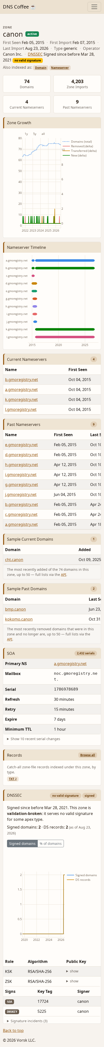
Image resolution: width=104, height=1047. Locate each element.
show (74, 971)
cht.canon (14, 559)
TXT (13, 779)
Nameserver (60, 68)
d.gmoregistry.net (21, 454)
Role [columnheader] (9, 961)
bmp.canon (15, 609)
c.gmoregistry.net (21, 514)
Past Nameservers (23, 424)
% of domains (51, 843)
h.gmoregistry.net (21, 464)
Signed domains (22, 843)
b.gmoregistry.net (21, 379)
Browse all (87, 755)
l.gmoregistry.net (21, 409)
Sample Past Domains (27, 588)
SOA (11, 653)
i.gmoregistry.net (21, 474)
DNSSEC (35, 54)
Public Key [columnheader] (76, 961)
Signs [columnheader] (10, 991)
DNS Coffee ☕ (19, 6)
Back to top (13, 1030)
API (63, 574)
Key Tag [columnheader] (44, 991)
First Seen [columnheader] (63, 434)
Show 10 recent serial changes (35, 738)
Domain (40, 68)
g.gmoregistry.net (21, 484)
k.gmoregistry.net (21, 399)
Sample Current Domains (30, 539)
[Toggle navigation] (94, 7)
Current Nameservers (27, 359)
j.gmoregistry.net (21, 494)
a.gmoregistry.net (21, 389)
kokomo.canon (19, 619)
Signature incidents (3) (29, 1021)
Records (14, 755)
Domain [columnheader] (13, 549)
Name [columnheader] (11, 369)
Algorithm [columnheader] (38, 961)
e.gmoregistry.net (21, 444)
